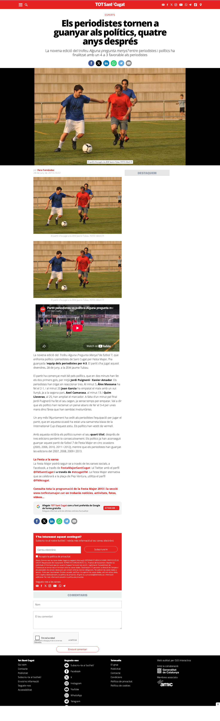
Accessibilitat (25, 689)
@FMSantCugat (43, 472)
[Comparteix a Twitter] (99, 63)
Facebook (75, 671)
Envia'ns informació (28, 681)
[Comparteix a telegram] (121, 63)
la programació (63, 489)
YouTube (74, 689)
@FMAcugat (41, 480)
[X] (172, 5)
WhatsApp (76, 695)
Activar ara (110, 508)
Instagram (76, 683)
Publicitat (23, 673)
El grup (114, 664)
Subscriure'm (101, 549)
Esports (110, 15)
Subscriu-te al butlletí (29, 677)
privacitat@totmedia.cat (95, 574)
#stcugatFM (80, 472)
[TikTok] (196, 5)
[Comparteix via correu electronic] (129, 63)
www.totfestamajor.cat (49, 493)
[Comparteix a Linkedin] (106, 63)
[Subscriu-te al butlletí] (163, 5)
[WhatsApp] (186, 5)
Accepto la (54, 556)
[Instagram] (176, 5)
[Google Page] (201, 5)
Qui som (22, 664)
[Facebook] (168, 5)
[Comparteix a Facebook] (91, 63)
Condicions (116, 677)
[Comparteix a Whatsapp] (114, 63)
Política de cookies (120, 685)
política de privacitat (60, 556)
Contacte (23, 669)
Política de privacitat (121, 681)
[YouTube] (181, 5)
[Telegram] (190, 5)
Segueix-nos (24, 685)
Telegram (75, 701)
